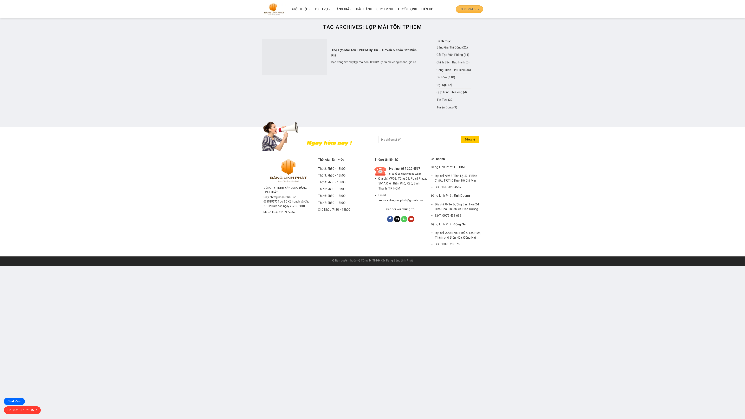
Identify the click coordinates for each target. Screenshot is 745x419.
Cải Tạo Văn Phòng (450, 55)
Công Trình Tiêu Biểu (451, 70)
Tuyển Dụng (407, 9)
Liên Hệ (427, 9)
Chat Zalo (14, 401)
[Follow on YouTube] (411, 219)
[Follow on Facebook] (390, 219)
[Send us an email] (397, 219)
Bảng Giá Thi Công (449, 47)
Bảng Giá (341, 9)
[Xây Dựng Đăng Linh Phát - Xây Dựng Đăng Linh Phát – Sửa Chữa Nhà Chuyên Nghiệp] (274, 9)
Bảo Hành (364, 9)
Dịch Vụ (321, 9)
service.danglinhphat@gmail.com (400, 200)
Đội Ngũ (442, 85)
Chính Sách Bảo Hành (451, 62)
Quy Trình (384, 9)
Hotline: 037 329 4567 (22, 410)
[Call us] (404, 219)
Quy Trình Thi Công (449, 92)
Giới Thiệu (300, 9)
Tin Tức (442, 100)
